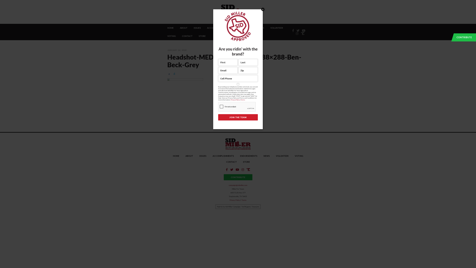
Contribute (464, 37)
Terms (243, 100)
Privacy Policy (235, 100)
